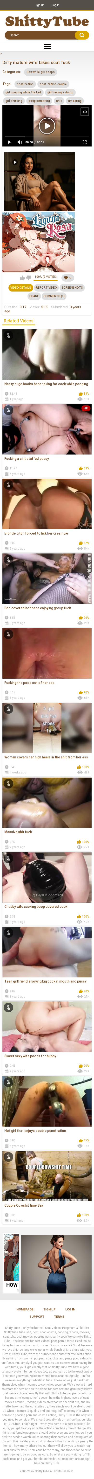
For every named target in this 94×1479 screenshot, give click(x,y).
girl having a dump (60, 92)
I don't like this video (28, 278)
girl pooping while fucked (23, 92)
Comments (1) (54, 296)
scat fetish (25, 84)
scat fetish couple (53, 84)
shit (59, 101)
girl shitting (14, 101)
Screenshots (72, 287)
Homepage (24, 1309)
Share (34, 296)
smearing (74, 101)
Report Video (46, 287)
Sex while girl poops (41, 72)
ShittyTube (42, 1471)
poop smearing (39, 101)
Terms (59, 1316)
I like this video (22, 278)
